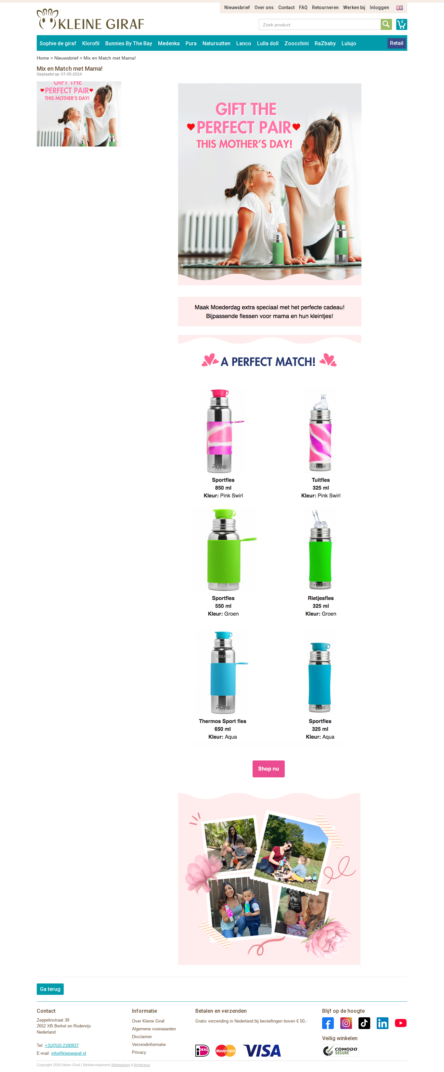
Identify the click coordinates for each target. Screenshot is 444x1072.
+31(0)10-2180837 (62, 1045)
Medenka (169, 43)
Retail (396, 43)
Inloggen (379, 7)
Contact (286, 7)
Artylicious (142, 1065)
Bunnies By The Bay (128, 43)
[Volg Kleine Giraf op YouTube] (397, 1022)
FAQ (303, 7)
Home (43, 58)
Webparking (120, 1065)
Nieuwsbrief (237, 7)
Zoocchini (296, 43)
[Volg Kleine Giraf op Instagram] (343, 1022)
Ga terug (50, 989)
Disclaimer (142, 1036)
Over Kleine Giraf (148, 1021)
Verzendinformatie (149, 1044)
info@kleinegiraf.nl (68, 1053)
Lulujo (349, 43)
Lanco (243, 43)
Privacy (139, 1052)
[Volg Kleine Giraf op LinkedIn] (379, 1022)
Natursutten (216, 43)
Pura (191, 43)
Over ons (264, 7)
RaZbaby (325, 43)
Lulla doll (268, 43)
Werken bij (354, 7)
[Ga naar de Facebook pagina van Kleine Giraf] (328, 1022)
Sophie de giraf (58, 43)
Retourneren (325, 7)
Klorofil (90, 43)
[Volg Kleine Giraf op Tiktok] (361, 1022)
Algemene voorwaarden (154, 1028)
